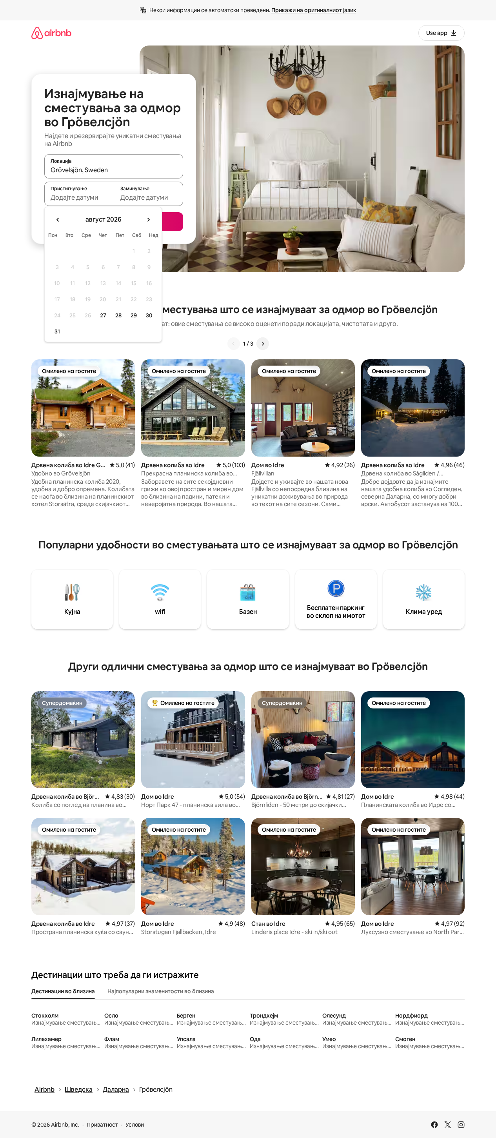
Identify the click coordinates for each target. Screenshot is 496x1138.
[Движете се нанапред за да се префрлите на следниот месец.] (148, 219)
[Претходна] (233, 343)
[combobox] (114, 170)
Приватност (102, 1124)
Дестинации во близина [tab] (63, 991)
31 (57, 331)
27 (103, 315)
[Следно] (262, 343)
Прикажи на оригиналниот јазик (313, 10)
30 (149, 315)
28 (118, 315)
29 (134, 315)
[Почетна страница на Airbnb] (51, 32)
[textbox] (79, 197)
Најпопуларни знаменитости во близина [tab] (160, 991)
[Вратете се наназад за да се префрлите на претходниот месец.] (58, 219)
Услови (134, 1124)
